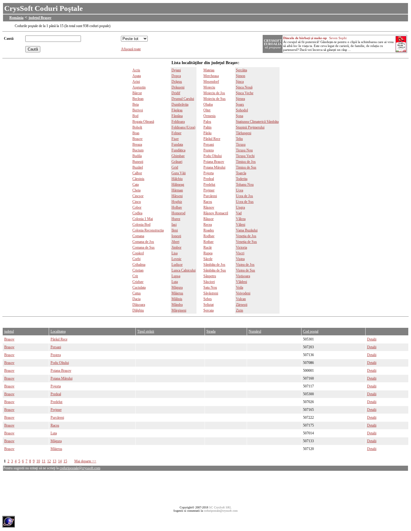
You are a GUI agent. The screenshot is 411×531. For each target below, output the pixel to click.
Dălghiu (138, 310)
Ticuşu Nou (244, 150)
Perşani (208, 144)
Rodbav (209, 236)
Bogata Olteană (143, 122)
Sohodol (242, 110)
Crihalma (138, 264)
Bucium (138, 150)
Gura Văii (179, 173)
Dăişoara (138, 305)
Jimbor (176, 247)
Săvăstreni (210, 293)
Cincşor (138, 196)
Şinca (240, 81)
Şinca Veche (244, 93)
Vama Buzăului (247, 230)
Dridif (176, 93)
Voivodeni (243, 293)
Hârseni (177, 196)
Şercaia (208, 310)
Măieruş (177, 293)
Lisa (175, 253)
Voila (239, 287)
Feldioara (178, 122)
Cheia (136, 190)
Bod (135, 116)
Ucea (239, 190)
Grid (175, 167)
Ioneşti (176, 236)
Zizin (239, 310)
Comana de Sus (143, 247)
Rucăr (207, 247)
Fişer (175, 139)
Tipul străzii (145, 331)
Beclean (138, 99)
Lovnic (176, 259)
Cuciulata (139, 287)
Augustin (139, 87)
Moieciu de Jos (214, 93)
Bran (135, 133)
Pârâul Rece (211, 139)
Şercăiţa (241, 70)
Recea (207, 224)
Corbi (136, 259)
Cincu (136, 202)
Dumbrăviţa (180, 104)
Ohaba (208, 104)
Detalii (371, 339)
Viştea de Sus (245, 270)
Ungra (240, 207)
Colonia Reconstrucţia (148, 230)
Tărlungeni (243, 133)
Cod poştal (310, 331)
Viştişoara (243, 276)
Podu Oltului (212, 156)
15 (65, 461)
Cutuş (136, 293)
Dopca (176, 76)
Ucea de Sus (245, 202)
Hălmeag (178, 184)
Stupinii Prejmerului (250, 127)
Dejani (176, 70)
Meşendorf (211, 81)
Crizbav (138, 282)
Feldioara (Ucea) (183, 127)
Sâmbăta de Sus (214, 270)
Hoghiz (177, 202)
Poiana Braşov (213, 162)
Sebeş (207, 299)
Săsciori (209, 282)
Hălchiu (177, 179)
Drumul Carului (183, 99)
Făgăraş (177, 110)
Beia (135, 104)
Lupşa (176, 276)
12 (49, 461)
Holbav (177, 207)
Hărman (177, 190)
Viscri (240, 253)
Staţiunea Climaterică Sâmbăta (257, 122)
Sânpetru (209, 276)
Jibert (175, 242)
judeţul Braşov (40, 18)
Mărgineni (179, 310)
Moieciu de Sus (214, 99)
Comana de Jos (143, 242)
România (16, 18)
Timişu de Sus (246, 167)
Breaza (137, 144)
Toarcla (241, 173)
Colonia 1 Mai (142, 219)
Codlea (137, 213)
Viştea (240, 259)
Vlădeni (241, 282)
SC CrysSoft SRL (220, 507)
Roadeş (208, 230)
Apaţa (136, 76)
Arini (136, 81)
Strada (210, 331)
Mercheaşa (211, 76)
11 (43, 461)
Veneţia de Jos (246, 236)
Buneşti (137, 162)
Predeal (208, 179)
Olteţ (206, 110)
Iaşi (174, 224)
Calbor (137, 173)
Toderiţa (241, 179)
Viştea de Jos (245, 264)
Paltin (207, 127)
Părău (207, 133)
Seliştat (208, 305)
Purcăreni (210, 196)
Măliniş (177, 299)
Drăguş (177, 81)
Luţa (175, 282)
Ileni (175, 230)
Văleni (240, 224)
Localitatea (58, 331)
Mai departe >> (85, 461)
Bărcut (137, 93)
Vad (239, 213)
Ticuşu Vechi (245, 156)
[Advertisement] (111, 320)
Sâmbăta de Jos (214, 264)
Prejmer (209, 190)
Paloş (207, 122)
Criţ (135, 276)
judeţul (9, 331)
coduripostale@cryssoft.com (80, 468)
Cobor (136, 207)
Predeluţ (209, 184)
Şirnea (240, 99)
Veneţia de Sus (246, 242)
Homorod (178, 213)
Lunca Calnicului (184, 270)
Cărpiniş (138, 179)
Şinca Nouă (244, 87)
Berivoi (137, 110)
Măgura (177, 287)
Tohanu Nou (245, 184)
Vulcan (241, 299)
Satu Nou (210, 287)
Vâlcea (241, 219)
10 (38, 461)
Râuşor (208, 219)
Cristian (138, 270)
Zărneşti (241, 305)
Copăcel (138, 253)
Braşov (137, 139)
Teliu (239, 139)
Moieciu (209, 87)
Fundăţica (178, 150)
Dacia (136, 299)
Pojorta (208, 173)
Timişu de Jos (246, 162)
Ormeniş (209, 116)
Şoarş (240, 104)
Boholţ (137, 127)
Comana (138, 236)
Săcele (207, 259)
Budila (137, 156)
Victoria (241, 247)
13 (54, 461)
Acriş (136, 70)
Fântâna (177, 116)
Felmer (176, 133)
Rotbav (208, 242)
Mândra (177, 305)
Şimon (240, 76)
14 (60, 461)
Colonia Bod (141, 224)
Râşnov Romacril (215, 213)
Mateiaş (209, 70)
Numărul (255, 331)
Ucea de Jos (244, 196)
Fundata (177, 144)
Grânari (177, 162)
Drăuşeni (178, 87)
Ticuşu (241, 144)
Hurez (176, 219)
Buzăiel (137, 167)
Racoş (207, 202)
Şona (239, 116)
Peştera (208, 150)
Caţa (135, 184)
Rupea (207, 253)
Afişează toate (131, 49)
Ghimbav (178, 156)
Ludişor (177, 264)
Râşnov (208, 207)
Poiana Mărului (214, 167)
